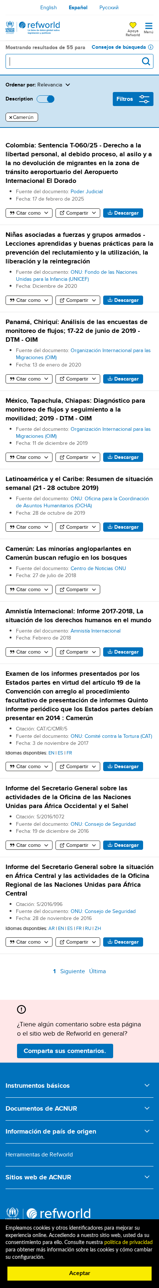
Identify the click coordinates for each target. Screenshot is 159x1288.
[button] (107, 84)
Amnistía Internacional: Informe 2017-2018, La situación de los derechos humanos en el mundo (78, 615)
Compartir (77, 213)
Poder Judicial (87, 191)
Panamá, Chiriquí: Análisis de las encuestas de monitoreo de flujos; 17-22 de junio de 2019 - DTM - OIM (77, 330)
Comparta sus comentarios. (65, 1051)
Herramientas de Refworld (39, 1154)
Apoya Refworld (133, 32)
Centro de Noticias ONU (98, 568)
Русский (109, 7)
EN (51, 752)
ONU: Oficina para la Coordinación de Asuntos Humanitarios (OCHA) (82, 502)
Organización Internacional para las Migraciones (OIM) (83, 354)
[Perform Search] (146, 61)
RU (88, 928)
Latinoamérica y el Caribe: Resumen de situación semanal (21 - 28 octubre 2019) (79, 483)
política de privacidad (128, 1242)
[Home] (33, 27)
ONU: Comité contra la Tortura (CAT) (111, 736)
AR (51, 928)
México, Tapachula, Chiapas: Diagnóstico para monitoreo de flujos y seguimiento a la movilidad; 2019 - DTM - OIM (75, 409)
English (48, 7)
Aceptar (79, 1273)
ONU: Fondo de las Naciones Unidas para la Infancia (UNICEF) (77, 275)
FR (69, 752)
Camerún (21, 117)
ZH (98, 928)
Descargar (126, 213)
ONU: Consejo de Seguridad (103, 824)
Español (78, 7)
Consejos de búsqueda (119, 47)
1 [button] (55, 972)
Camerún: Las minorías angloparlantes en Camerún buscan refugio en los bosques (68, 553)
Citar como (28, 213)
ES (60, 752)
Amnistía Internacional (96, 630)
